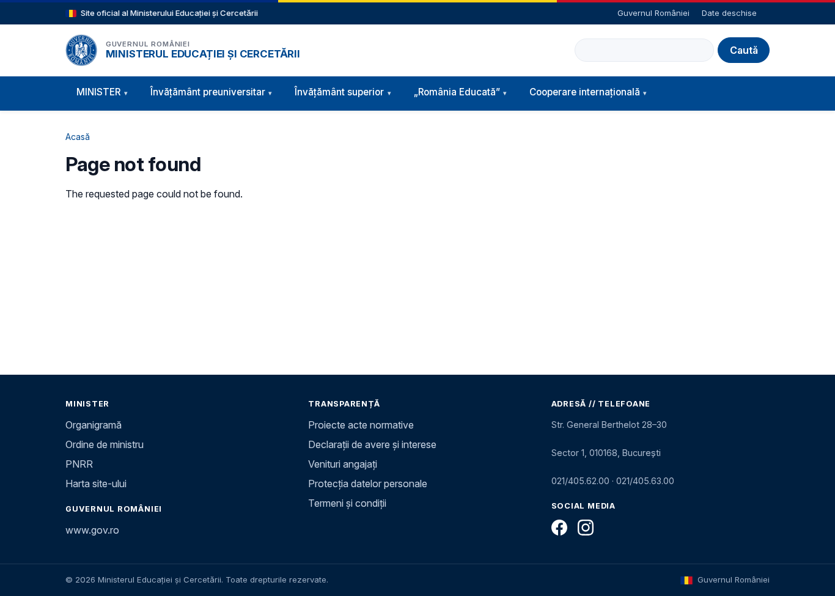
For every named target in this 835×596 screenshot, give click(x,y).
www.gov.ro (92, 530)
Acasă (77, 136)
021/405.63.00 (645, 481)
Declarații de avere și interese (372, 444)
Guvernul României (653, 13)
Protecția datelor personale (367, 483)
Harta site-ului (96, 483)
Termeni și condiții (347, 503)
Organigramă (93, 425)
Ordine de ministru (104, 444)
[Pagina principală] (81, 50)
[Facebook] (559, 527)
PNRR (79, 464)
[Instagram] (586, 527)
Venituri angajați (342, 464)
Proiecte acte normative (361, 425)
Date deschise (729, 13)
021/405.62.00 (580, 481)
